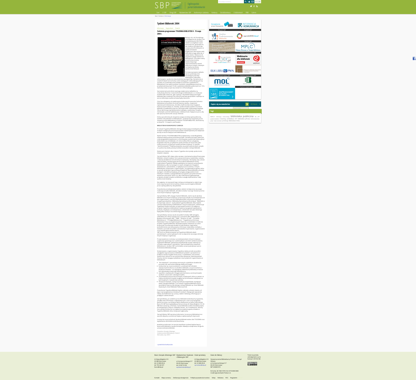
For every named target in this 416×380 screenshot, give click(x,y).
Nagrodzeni (169, 28)
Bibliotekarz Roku (234, 121)
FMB (247, 12)
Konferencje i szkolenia (201, 12)
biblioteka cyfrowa (244, 119)
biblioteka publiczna (242, 116)
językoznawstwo (214, 119)
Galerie (253, 12)
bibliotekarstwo (255, 119)
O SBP (164, 12)
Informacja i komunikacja (222, 116)
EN (259, 2)
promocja (225, 121)
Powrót (177, 28)
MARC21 (212, 116)
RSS (227, 378)
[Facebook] (254, 6)
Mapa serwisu (166, 378)
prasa (211, 121)
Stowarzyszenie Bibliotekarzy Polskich (169, 6)
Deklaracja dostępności (180, 378)
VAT (236, 119)
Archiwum (254, 104)
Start (157, 12)
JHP (258, 116)
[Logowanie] (249, 1)
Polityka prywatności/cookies (200, 378)
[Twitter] (251, 6)
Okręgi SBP (172, 12)
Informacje (160, 28)
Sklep (213, 378)
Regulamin (233, 378)
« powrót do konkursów (165, 345)
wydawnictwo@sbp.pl (183, 367)
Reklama (220, 378)
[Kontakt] (252, 1)
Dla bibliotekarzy (225, 12)
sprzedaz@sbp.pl (200, 365)
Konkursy (214, 12)
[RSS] (257, 6)
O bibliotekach (238, 12)
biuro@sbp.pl (158, 367)
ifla (255, 116)
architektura (230, 119)
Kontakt (156, 378)
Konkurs (161, 16)
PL (256, 2)
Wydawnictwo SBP (185, 12)
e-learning (223, 119)
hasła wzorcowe (218, 121)
